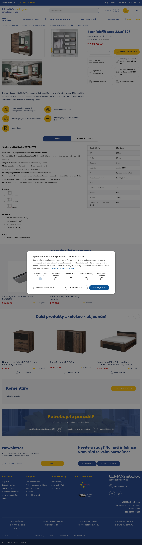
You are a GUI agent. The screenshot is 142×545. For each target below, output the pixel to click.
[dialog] (71, 272)
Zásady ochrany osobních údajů (63, 268)
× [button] (112, 253)
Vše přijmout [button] (99, 288)
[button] (44, 287)
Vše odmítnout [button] (76, 288)
